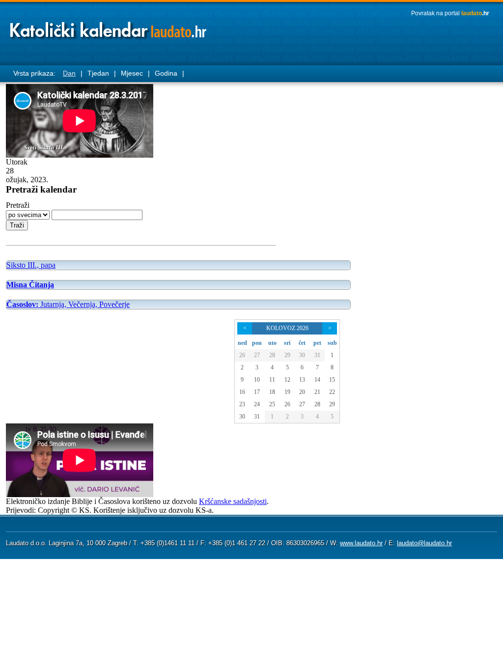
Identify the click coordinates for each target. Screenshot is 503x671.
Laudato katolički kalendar (109, 27)
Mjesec (132, 73)
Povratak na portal (450, 13)
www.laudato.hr (361, 543)
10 (257, 379)
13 (302, 379)
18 (272, 392)
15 (332, 379)
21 (317, 392)
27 (257, 355)
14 (317, 379)
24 (257, 404)
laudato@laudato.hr (424, 543)
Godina (166, 73)
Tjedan (98, 73)
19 (287, 392)
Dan (69, 73)
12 (287, 379)
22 (332, 392)
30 (302, 355)
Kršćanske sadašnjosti (233, 501)
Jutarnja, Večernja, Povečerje (68, 304)
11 (272, 379)
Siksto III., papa (31, 265)
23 (242, 404)
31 (317, 355)
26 (242, 355)
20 (302, 392)
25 (272, 404)
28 (272, 355)
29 (287, 355)
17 (257, 392)
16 (242, 392)
